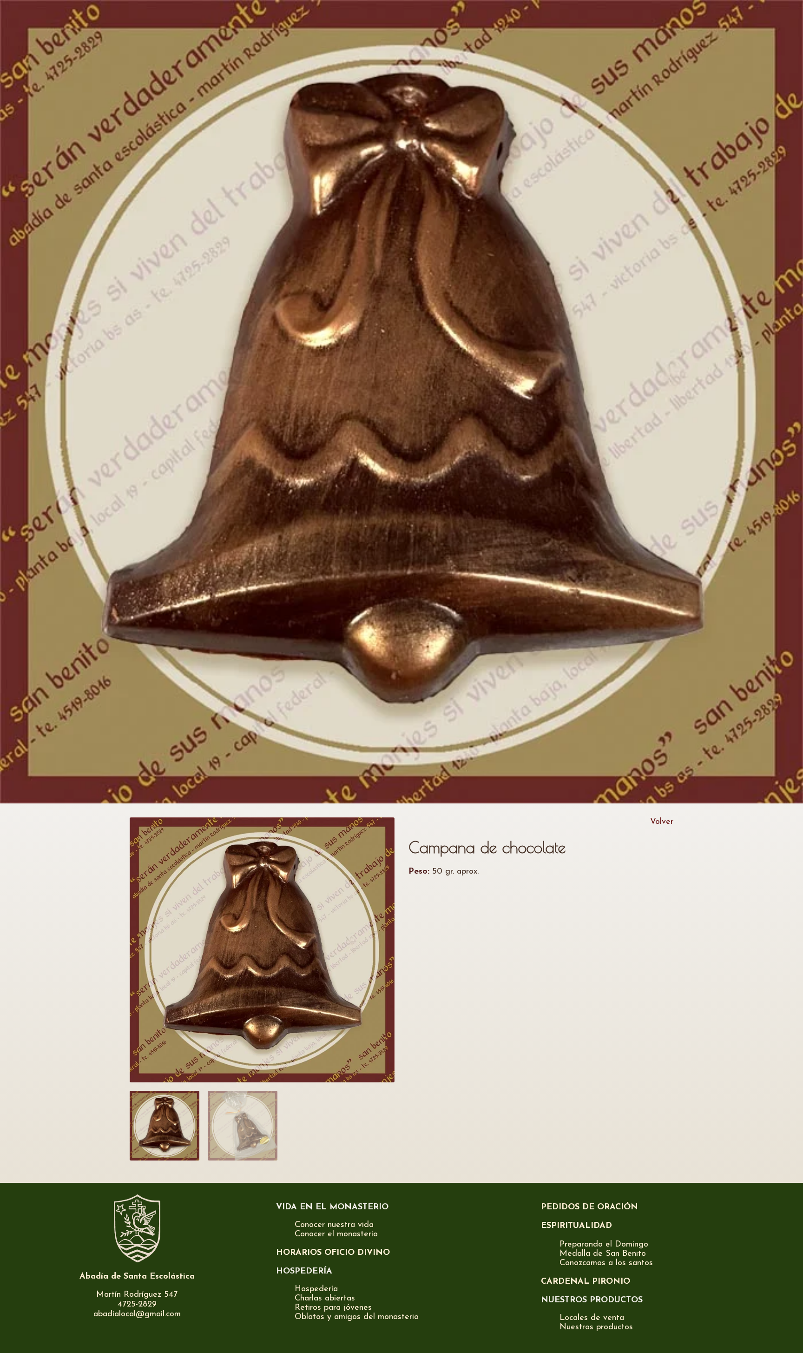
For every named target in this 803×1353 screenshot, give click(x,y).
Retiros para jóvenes (333, 1308)
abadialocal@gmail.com (137, 1314)
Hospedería (316, 1289)
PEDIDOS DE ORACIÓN (589, 1207)
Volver (661, 822)
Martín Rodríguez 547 (137, 1295)
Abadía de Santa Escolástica (137, 1277)
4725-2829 (137, 1304)
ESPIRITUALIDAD (576, 1226)
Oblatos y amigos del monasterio (357, 1317)
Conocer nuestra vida (334, 1225)
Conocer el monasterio (336, 1234)
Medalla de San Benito (602, 1254)
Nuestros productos (596, 1327)
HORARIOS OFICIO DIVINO (333, 1253)
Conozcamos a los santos (606, 1263)
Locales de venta (591, 1318)
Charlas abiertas (325, 1298)
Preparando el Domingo (603, 1244)
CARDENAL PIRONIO (585, 1282)
